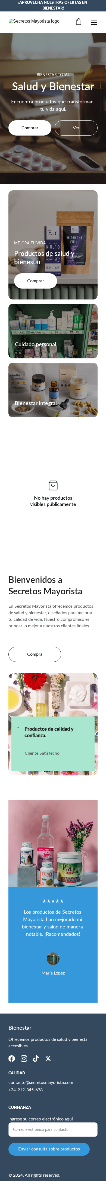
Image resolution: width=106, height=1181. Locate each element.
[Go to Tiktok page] (36, 1058)
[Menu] (94, 22)
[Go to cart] (78, 22)
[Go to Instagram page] (24, 1058)
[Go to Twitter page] (48, 1058)
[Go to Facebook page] (11, 1058)
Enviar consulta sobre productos (49, 1149)
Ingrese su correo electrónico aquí (40, 1119)
